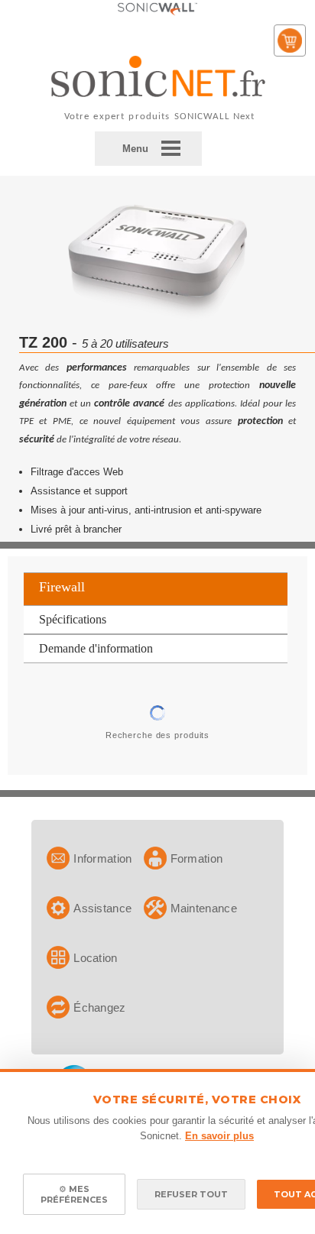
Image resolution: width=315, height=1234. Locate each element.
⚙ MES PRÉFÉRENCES (74, 1194)
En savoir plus (219, 1136)
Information (102, 858)
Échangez (99, 1007)
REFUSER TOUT (191, 1194)
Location (95, 957)
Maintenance (203, 908)
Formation (196, 858)
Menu (135, 148)
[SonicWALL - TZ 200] (157, 319)
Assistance (102, 908)
